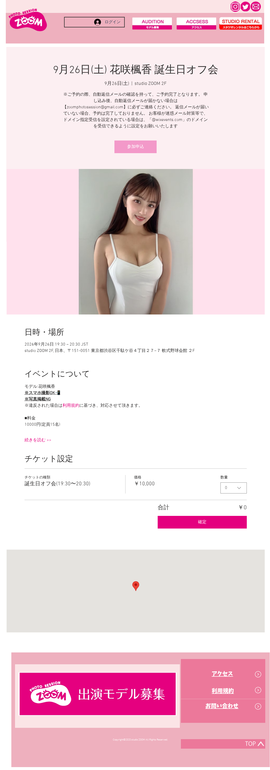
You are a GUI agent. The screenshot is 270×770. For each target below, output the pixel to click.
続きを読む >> (38, 440)
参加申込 (135, 146)
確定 (202, 522)
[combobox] (233, 487)
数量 (224, 477)
